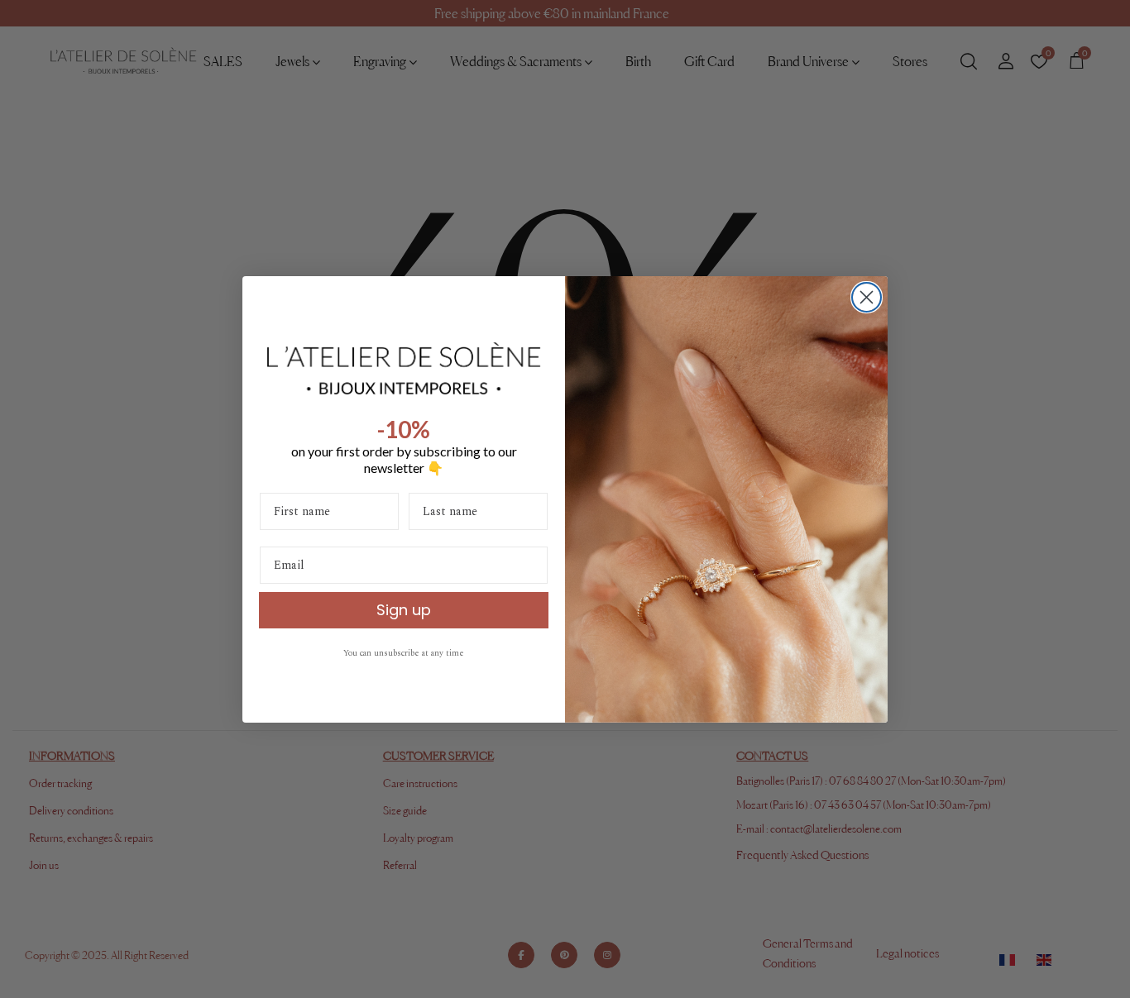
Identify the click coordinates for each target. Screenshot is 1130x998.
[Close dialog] (866, 297)
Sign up (403, 609)
